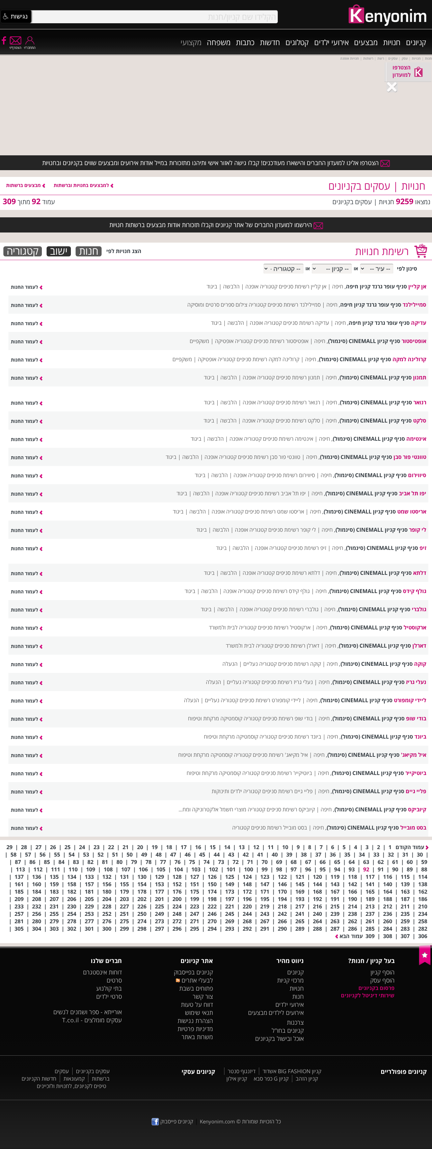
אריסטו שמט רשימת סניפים (274, 511)
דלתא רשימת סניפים (298, 573)
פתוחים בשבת (196, 988)
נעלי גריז (416, 682)
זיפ (423, 548)
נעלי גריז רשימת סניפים (287, 682)
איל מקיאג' (413, 754)
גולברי (419, 609)
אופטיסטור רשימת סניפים (281, 341)
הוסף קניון (383, 972)
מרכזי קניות (290, 980)
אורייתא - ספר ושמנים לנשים (87, 1012)
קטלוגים (297, 42)
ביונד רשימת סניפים (299, 736)
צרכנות (295, 1022)
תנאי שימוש (199, 1012)
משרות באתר (197, 1037)
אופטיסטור (414, 341)
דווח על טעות (197, 1004)
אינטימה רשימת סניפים (288, 438)
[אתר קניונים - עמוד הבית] (425, 963)
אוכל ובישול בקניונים (279, 1038)
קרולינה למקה (409, 359)
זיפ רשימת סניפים (307, 548)
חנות (88, 251)
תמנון (419, 377)
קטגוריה (22, 251)
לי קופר (417, 529)
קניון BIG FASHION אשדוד (292, 1071)
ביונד (420, 736)
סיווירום (417, 475)
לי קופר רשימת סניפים (292, 529)
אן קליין (417, 286)
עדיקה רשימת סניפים (306, 323)
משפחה (219, 42)
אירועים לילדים (286, 1012)
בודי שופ (416, 718)
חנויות (392, 42)
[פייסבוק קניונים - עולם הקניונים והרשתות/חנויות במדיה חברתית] (3, 40)
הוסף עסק (382, 980)
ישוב (59, 251)
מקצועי (191, 42)
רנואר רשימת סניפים (298, 402)
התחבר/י (29, 47)
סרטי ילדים (109, 996)
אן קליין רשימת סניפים (302, 286)
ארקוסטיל (415, 627)
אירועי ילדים (331, 42)
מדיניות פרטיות (195, 1029)
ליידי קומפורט (410, 700)
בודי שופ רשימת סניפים (288, 718)
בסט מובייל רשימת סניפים (279, 827)
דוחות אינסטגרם (102, 972)
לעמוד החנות (25, 287)
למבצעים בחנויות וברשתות (82, 185)
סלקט (419, 420)
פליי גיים (416, 791)
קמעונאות (74, 1078)
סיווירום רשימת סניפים (291, 475)
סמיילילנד (414, 304)
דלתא (419, 573)
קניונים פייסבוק (176, 1121)
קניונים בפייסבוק (193, 972)
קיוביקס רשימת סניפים (291, 809)
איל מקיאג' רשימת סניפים (280, 754)
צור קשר (203, 996)
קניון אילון (236, 1078)
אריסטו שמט (411, 511)
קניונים (416, 42)
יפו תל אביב (412, 493)
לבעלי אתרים (196, 980)
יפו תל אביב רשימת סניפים (277, 493)
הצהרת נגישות (195, 1021)
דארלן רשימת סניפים (297, 645)
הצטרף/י (15, 47)
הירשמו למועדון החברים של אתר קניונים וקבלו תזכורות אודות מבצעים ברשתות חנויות (211, 225)
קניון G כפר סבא (271, 1078)
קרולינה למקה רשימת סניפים (268, 359)
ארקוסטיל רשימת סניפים (284, 627)
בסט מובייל (413, 827)
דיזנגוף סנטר (241, 1071)
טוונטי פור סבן (410, 457)
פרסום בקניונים (376, 988)
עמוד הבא (350, 936)
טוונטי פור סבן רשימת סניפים (269, 457)
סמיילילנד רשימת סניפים (294, 304)
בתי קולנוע (109, 988)
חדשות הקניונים (39, 1078)
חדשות (270, 42)
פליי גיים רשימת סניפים (287, 791)
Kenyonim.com (217, 1121)
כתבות (245, 42)
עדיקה (418, 323)
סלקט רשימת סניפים (298, 420)
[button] (15, 16)
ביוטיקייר (415, 773)
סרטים (114, 980)
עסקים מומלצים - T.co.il (92, 1020)
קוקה (420, 663)
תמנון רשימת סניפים (298, 377)
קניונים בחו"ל (288, 1030)
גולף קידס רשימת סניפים (283, 591)
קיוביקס (417, 809)
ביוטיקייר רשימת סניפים (286, 773)
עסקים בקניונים (93, 1071)
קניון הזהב (307, 1078)
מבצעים (366, 42)
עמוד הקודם (411, 847)
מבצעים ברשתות (24, 185)
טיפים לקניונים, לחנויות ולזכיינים (71, 1086)
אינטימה (416, 438)
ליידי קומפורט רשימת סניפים (270, 700)
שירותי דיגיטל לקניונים (368, 995)
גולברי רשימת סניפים (296, 609)
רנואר (419, 402)
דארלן (419, 645)
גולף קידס (414, 591)
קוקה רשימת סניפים (299, 663)
